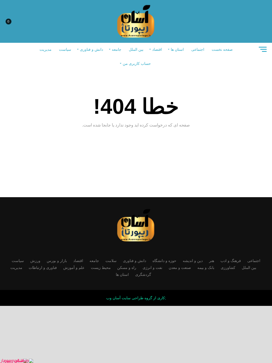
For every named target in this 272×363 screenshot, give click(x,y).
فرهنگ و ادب (230, 261)
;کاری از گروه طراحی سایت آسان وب (136, 298)
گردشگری (143, 274)
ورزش (35, 261)
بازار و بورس (57, 261)
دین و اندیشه (193, 261)
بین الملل (136, 49)
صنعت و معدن (180, 267)
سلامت (111, 261)
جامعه (116, 49)
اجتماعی (197, 49)
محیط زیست (101, 267)
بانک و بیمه (205, 267)
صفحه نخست (222, 49)
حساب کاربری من (137, 63)
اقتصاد (157, 49)
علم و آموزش (73, 267)
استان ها (177, 49)
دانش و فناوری (91, 49)
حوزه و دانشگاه (164, 261)
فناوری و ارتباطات (43, 267)
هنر (211, 261)
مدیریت (46, 49)
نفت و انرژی (152, 267)
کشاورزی (228, 267)
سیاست (65, 49)
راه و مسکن (126, 267)
